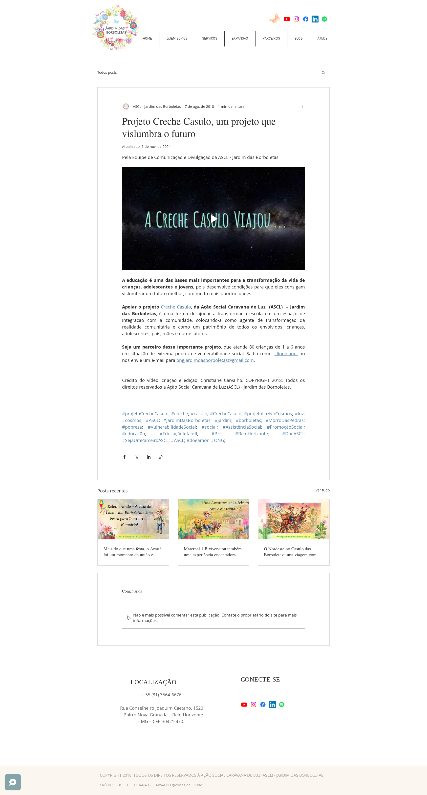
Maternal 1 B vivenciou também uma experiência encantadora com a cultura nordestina (213, 551)
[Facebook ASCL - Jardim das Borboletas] (305, 19)
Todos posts (107, 72)
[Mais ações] (302, 106)
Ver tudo (323, 490)
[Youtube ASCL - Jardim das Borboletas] (286, 19)
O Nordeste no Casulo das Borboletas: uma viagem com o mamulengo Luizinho (292, 551)
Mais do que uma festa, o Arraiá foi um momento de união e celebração (132, 551)
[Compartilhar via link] (160, 457)
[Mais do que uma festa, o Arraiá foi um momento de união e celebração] (133, 519)
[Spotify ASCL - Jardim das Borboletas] (324, 19)
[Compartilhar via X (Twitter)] (136, 457)
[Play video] (213, 218)
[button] (177, 38)
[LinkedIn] (315, 19)
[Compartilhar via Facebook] (124, 457)
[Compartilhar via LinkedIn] (148, 457)
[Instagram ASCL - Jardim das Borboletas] (296, 19)
